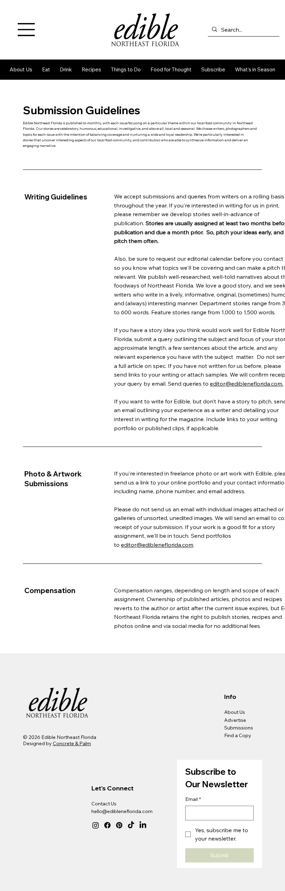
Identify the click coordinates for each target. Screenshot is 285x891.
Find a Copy (237, 735)
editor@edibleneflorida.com (157, 544)
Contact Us (103, 804)
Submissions (238, 728)
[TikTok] (131, 825)
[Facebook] (107, 825)
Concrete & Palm (72, 743)
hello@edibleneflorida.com (122, 811)
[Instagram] (95, 825)
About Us (234, 712)
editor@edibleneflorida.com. (246, 383)
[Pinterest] (119, 825)
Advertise (235, 720)
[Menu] (26, 29)
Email (193, 799)
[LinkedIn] (143, 825)
